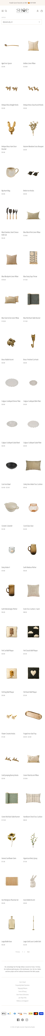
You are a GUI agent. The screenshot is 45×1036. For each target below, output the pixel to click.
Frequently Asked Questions (22, 985)
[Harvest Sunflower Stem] (12, 840)
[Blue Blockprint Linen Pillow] (12, 258)
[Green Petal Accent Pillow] (33, 757)
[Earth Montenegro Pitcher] (12, 590)
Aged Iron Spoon (7, 63)
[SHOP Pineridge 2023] (3, 11)
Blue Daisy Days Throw (30, 276)
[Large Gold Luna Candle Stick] (33, 923)
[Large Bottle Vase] (12, 923)
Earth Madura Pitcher (29, 567)
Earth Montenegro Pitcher (9, 609)
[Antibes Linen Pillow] (33, 45)
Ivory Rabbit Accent (29, 900)
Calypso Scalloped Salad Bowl (11, 442)
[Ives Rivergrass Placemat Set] (12, 881)
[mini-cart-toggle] (41, 11)
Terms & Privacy (22, 991)
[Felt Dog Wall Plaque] (12, 673)
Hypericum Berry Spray (30, 858)
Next (28, 952)
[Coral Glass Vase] (33, 507)
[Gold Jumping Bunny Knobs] (12, 757)
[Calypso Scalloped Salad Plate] (33, 424)
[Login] (38, 11)
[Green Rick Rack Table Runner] (12, 798)
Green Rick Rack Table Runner (11, 816)
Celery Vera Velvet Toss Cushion (32, 484)
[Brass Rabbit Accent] (12, 341)
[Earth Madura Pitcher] (33, 549)
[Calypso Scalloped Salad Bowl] (12, 424)
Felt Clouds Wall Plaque (30, 650)
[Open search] (6, 11)
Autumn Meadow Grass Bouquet (33, 146)
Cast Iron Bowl (6, 484)
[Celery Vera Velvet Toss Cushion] (33, 466)
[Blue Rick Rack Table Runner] (33, 299)
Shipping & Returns (22, 988)
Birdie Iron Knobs (28, 190)
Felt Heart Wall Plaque (30, 692)
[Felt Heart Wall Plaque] (33, 673)
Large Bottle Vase (7, 941)
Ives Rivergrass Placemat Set (10, 900)
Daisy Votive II (6, 567)
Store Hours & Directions (22, 994)
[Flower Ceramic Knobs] (12, 715)
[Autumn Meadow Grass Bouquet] (33, 128)
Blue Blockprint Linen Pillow (10, 276)
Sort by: (4, 17)
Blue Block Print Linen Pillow (31, 232)
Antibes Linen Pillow (29, 63)
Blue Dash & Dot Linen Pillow (10, 318)
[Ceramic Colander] (12, 507)
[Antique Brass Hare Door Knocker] (12, 128)
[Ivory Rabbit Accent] (33, 881)
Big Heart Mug (6, 190)
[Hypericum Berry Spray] (33, 840)
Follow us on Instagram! (22, 1001)
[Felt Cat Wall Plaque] (12, 632)
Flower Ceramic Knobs (8, 733)
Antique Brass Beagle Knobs (10, 105)
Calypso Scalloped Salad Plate (32, 442)
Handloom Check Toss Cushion (32, 816)
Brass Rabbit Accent (8, 359)
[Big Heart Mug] (12, 172)
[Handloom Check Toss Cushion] (33, 798)
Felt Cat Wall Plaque (8, 650)
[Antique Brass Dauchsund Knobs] (33, 86)
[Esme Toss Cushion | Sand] (33, 590)
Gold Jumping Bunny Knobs (10, 775)
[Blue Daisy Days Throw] (33, 258)
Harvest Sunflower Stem (9, 858)
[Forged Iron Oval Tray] (33, 715)
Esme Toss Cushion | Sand (31, 609)
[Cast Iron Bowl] (12, 466)
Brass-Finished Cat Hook (30, 359)
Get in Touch (22, 982)
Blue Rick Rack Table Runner (31, 318)
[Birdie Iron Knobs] (33, 172)
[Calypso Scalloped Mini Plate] (33, 383)
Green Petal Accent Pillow (31, 775)
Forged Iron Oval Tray (29, 733)
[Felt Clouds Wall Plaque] (33, 632)
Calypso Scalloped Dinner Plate (11, 401)
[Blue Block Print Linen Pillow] (33, 214)
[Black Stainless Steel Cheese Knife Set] (12, 214)
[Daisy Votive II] (12, 549)
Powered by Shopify (30, 1027)
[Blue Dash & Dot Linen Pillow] (12, 299)
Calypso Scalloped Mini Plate (32, 401)
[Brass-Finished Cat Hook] (33, 341)
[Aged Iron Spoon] (12, 45)
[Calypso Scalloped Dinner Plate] (12, 383)
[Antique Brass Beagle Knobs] (12, 86)
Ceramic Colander (7, 526)
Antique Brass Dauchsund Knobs (33, 105)
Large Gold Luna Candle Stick (32, 941)
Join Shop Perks (22, 998)
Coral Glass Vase (28, 526)
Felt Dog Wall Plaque (8, 692)
